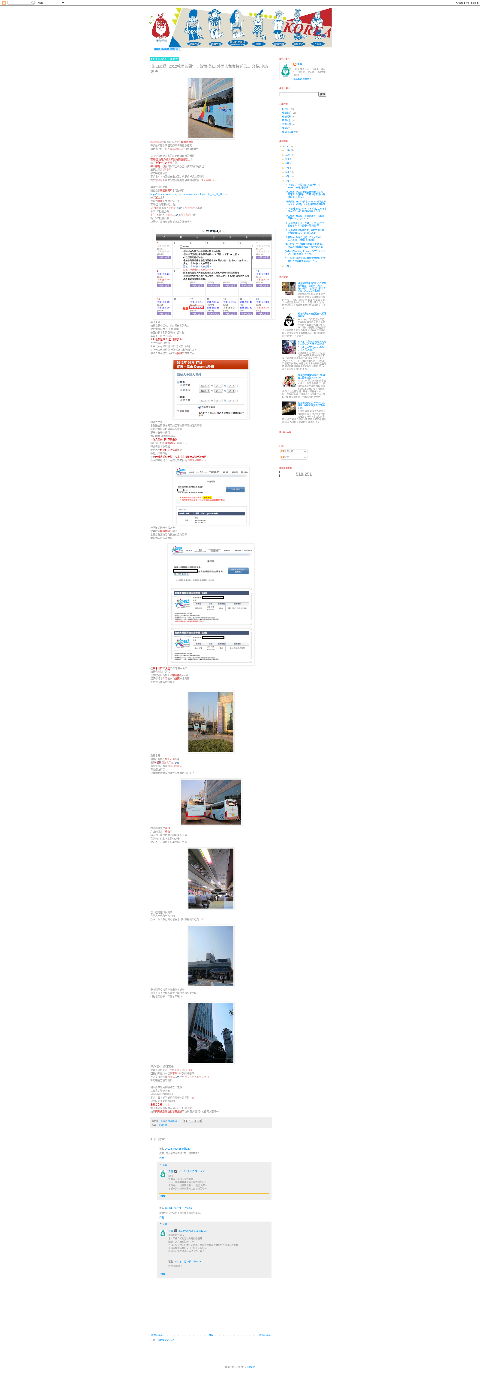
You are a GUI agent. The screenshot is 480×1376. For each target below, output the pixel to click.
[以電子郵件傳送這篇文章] (185, 1121)
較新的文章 (157, 1335)
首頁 (211, 1335)
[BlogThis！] (189, 1121)
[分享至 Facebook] (196, 1121)
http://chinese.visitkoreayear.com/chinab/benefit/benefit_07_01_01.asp (188, 194)
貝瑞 (170, 1171)
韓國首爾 (163, 1125)
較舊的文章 (265, 1335)
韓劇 (284, 128)
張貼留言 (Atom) (166, 1340)
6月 (287, 172)
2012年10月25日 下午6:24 (178, 1208)
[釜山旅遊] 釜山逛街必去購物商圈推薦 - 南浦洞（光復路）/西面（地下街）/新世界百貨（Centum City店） (312, 287)
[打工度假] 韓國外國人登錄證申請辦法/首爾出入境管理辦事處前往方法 (305, 259)
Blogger (250, 1367)
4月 (287, 181)
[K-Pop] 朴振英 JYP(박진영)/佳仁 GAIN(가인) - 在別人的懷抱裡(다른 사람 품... (305, 210)
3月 (287, 266)
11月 (288, 150)
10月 (288, 155)
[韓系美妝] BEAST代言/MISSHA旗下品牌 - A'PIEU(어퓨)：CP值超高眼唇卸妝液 (305, 203)
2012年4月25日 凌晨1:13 (177, 1149)
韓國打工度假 (289, 132)
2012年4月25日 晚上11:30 (191, 1171)
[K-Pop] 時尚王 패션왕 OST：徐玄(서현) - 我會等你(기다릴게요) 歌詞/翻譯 (305, 224)
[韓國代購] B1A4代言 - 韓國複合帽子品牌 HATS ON (311, 376)
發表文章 (288, 451)
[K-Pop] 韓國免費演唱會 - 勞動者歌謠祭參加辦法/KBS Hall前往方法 (304, 231)
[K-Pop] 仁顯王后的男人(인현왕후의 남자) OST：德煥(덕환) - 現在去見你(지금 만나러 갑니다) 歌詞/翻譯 (312, 345)
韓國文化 (286, 120)
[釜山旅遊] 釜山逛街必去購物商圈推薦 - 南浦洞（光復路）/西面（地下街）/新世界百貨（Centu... (305, 195)
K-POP (285, 109)
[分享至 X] (192, 1121)
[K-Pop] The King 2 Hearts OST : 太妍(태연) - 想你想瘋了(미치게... (305, 252)
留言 (286, 457)
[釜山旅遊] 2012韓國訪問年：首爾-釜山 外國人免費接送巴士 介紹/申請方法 (304, 245)
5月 (287, 176)
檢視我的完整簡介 (302, 79)
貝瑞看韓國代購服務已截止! (168, 49)
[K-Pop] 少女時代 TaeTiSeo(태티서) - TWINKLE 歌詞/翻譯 (303, 186)
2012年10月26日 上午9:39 (187, 1261)
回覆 (161, 1158)
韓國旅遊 (286, 113)
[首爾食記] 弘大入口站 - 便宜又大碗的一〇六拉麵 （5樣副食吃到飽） (305, 238)
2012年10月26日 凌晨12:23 (192, 1231)
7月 (287, 168)
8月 (287, 163)
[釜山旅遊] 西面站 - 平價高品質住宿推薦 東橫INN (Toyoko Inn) (305, 217)
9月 (287, 159)
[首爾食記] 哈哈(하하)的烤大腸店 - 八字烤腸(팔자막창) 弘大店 (312, 405)
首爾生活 (286, 124)
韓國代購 (286, 116)
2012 (286, 146)
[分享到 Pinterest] (200, 1121)
